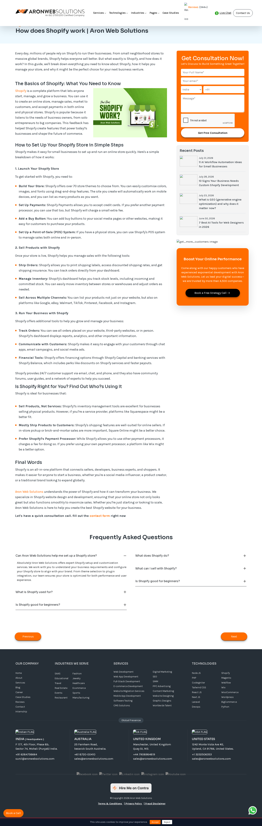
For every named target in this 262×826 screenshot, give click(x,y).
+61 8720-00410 (84, 754)
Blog (18, 687)
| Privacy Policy (133, 803)
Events (58, 692)
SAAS (57, 673)
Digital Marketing (162, 671)
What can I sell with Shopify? (156, 568)
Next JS (196, 697)
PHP (194, 677)
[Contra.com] (131, 788)
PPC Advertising (162, 686)
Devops (196, 706)
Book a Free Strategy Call (210, 293)
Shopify (20, 91)
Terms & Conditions (110, 803)
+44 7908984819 (144, 754)
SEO (155, 676)
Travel (58, 683)
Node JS (196, 673)
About (19, 677)
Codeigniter (198, 682)
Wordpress (227, 697)
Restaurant (61, 697)
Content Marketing (163, 691)
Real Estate (61, 688)
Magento (226, 677)
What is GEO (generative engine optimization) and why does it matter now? (220, 204)
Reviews (193, 7)
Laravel (196, 701)
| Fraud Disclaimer (155, 803)
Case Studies (171, 12)
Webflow (226, 682)
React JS (197, 692)
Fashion (77, 673)
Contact (20, 706)
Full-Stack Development (127, 681)
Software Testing (123, 700)
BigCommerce (229, 701)
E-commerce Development (128, 686)
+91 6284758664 (26, 754)
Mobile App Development (127, 695)
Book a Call (13, 813)
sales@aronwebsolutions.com (93, 758)
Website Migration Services (129, 691)
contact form (100, 516)
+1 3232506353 (202, 754)
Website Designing (163, 695)
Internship (21, 711)
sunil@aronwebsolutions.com (35, 758)
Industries (137, 12)
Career (19, 692)
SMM (155, 681)
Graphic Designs (162, 700)
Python (225, 706)
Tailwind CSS (199, 687)
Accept (155, 822)
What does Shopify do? (152, 556)
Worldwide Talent (162, 705)
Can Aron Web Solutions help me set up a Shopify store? (56, 556)
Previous (28, 636)
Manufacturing (81, 697)
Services (98, 12)
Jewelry (76, 678)
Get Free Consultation (212, 133)
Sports (76, 692)
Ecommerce (79, 688)
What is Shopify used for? (34, 592)
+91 (207, 89)
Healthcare (79, 683)
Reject (167, 822)
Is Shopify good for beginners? (38, 605)
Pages (153, 12)
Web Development (123, 671)
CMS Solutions (122, 705)
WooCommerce (229, 692)
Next (234, 636)
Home (19, 673)
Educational (61, 678)
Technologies (117, 12)
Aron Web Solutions (29, 492)
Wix (223, 687)
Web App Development (126, 676)
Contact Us (243, 13)
